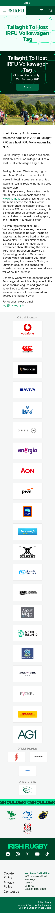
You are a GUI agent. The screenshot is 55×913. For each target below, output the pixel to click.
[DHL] (27, 714)
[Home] (16, 11)
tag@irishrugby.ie (13, 305)
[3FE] (16, 756)
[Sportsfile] (27, 770)
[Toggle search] (50, 10)
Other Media (44, 907)
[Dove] (27, 612)
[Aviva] (27, 389)
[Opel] (27, 430)
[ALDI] (27, 511)
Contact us (11, 891)
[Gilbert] (27, 552)
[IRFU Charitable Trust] (27, 790)
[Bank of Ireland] (27, 410)
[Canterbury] (27, 349)
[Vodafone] (27, 329)
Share (27, 87)
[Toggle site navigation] (4, 10)
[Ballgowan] (27, 653)
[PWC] (27, 491)
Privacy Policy (9, 884)
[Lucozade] (27, 531)
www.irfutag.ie (11, 198)
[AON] (27, 471)
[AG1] (27, 734)
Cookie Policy (9, 875)
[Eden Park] (27, 673)
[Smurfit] (27, 572)
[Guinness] (27, 369)
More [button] (27, 3)
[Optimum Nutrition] (27, 592)
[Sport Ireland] (27, 633)
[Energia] (27, 450)
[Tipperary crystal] (38, 756)
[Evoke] (27, 693)
